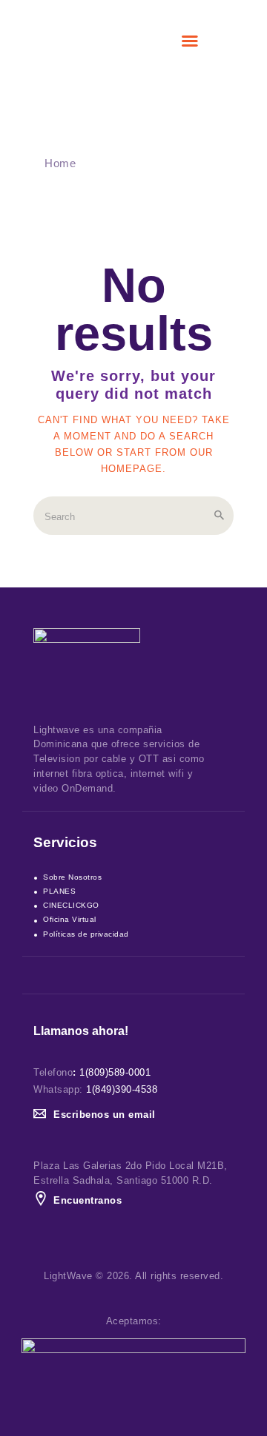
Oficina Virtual (69, 919)
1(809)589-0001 (115, 1072)
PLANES (59, 891)
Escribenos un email (104, 1114)
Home (60, 163)
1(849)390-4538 (121, 1089)
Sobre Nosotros (72, 877)
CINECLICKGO (71, 905)
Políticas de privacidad (86, 934)
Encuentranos (87, 1200)
